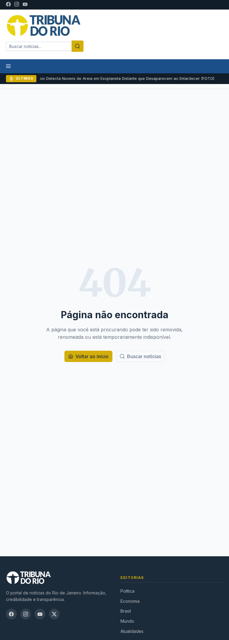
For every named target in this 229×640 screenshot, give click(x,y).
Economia (130, 601)
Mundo (127, 621)
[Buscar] (77, 46)
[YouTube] (25, 5)
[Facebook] (8, 5)
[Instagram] (16, 5)
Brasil (125, 610)
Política (127, 591)
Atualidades (131, 631)
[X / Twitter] (54, 614)
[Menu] (8, 66)
